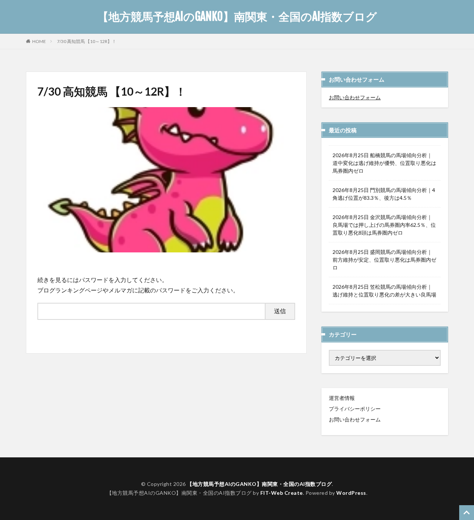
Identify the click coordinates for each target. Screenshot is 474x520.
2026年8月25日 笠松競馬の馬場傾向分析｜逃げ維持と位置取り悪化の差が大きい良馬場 (384, 291)
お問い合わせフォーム (355, 97)
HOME (39, 41)
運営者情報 (342, 398)
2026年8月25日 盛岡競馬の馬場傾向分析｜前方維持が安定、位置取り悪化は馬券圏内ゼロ (384, 260)
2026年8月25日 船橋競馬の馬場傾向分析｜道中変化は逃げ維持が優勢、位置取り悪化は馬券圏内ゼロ (384, 163)
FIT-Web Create (281, 493)
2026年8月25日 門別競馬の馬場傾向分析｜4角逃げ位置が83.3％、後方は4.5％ (384, 194)
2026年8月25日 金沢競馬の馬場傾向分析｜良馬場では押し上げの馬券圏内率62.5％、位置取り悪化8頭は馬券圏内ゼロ (384, 225)
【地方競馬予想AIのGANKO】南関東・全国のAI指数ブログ (237, 16)
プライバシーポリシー (355, 408)
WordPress (351, 493)
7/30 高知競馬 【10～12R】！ (86, 41)
